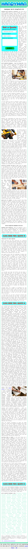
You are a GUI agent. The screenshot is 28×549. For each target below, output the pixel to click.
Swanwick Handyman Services (14, 531)
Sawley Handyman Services (13, 502)
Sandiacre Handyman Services (8, 510)
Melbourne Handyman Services (19, 495)
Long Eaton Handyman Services (18, 509)
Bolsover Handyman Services (14, 494)
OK (16, 547)
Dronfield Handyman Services (19, 504)
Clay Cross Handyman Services (8, 519)
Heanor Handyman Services (19, 500)
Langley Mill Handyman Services (10, 505)
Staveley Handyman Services (8, 501)
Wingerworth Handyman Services (17, 527)
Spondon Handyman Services (14, 524)
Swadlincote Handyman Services (10, 516)
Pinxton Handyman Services (14, 498)
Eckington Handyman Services (19, 517)
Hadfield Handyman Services (19, 512)
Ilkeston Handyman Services (8, 497)
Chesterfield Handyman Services (10, 528)
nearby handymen (13, 406)
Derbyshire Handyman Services (9, 513)
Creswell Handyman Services (14, 508)
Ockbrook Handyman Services (19, 521)
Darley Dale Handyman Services (14, 534)
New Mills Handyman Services (9, 523)
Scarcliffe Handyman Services (17, 514)
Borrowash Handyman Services (14, 520)
